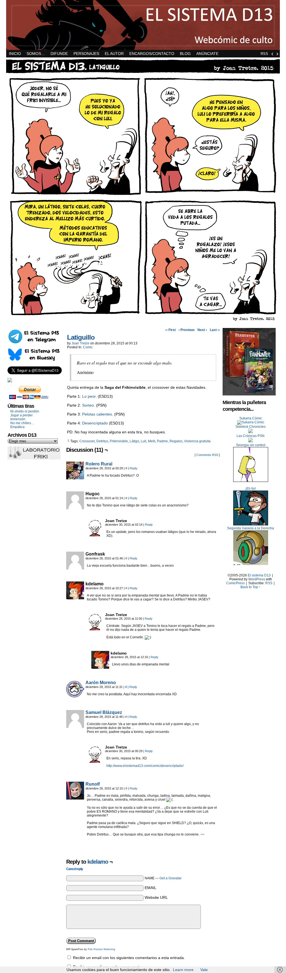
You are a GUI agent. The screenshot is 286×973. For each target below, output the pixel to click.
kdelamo (97, 862)
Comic (88, 347)
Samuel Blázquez (103, 712)
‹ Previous (186, 330)
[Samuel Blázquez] (75, 726)
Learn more (183, 969)
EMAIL (150, 887)
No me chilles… (22, 423)
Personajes (86, 53)
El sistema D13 (143, 25)
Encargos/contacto (151, 53)
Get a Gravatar (170, 878)
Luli (143, 441)
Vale (204, 969)
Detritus (102, 441)
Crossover (87, 441)
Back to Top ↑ (250, 587)
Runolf (92, 784)
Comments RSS (207, 455)
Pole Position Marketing (101, 949)
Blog (185, 53)
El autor (114, 53)
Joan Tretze (80, 343)
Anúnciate (207, 53)
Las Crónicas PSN (250, 436)
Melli (151, 441)
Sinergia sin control (250, 445)
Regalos (176, 441)
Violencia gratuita (197, 441)
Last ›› (215, 330)
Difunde (59, 53)
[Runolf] (75, 798)
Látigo (134, 441)
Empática (17, 427)
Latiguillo (81, 337)
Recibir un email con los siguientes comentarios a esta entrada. (129, 957)
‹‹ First (170, 330)
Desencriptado (95, 423)
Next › (202, 330)
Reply (133, 468)
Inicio (15, 53)
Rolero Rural (98, 464)
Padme (162, 441)
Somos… (36, 53)
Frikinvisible (119, 441)
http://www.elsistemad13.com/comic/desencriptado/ (144, 766)
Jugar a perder (21, 415)
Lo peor (89, 396)
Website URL (156, 897)
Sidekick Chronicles (250, 427)
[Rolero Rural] (75, 478)
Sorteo (88, 405)
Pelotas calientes (97, 414)
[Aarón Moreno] (75, 696)
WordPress (256, 579)
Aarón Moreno (100, 682)
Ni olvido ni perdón (24, 411)
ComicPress (235, 583)
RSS (264, 54)
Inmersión (17, 419)
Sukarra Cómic (250, 418)
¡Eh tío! (250, 489)
